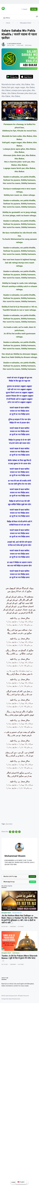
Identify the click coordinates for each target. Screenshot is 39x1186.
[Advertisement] (19, 805)
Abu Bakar (9, 824)
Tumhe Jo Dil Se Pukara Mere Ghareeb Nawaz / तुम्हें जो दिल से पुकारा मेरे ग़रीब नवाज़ (19, 957)
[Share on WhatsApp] (19, 832)
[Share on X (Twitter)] (13, 832)
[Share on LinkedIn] (16, 832)
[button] (6, 18)
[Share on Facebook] (10, 832)
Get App (34, 9)
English (22, 1182)
